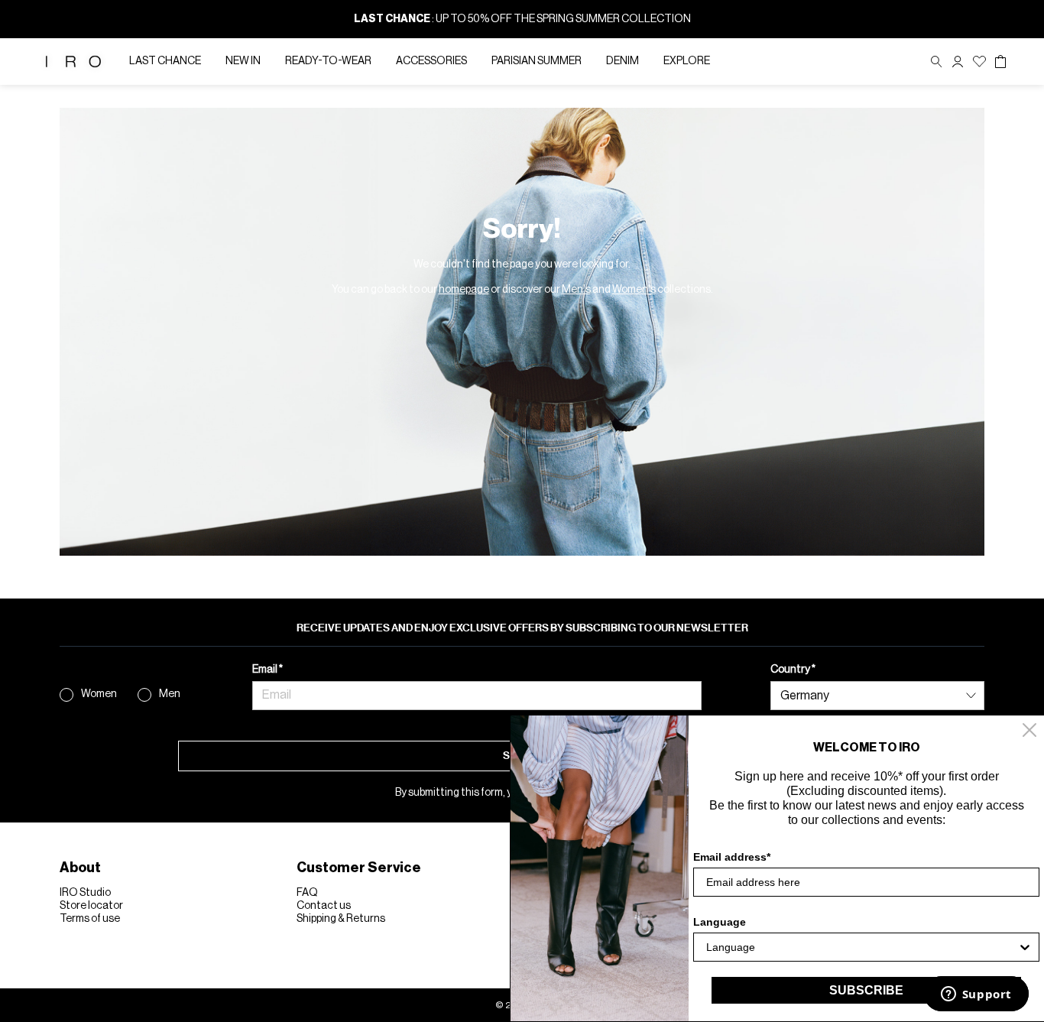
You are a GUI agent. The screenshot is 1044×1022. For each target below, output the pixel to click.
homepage (464, 289)
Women (99, 694)
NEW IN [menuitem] (243, 61)
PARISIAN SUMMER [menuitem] (536, 61)
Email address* (731, 857)
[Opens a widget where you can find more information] (976, 995)
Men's (576, 289)
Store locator (91, 905)
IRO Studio (85, 892)
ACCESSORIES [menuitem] (431, 61)
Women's (634, 289)
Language (719, 922)
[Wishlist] (979, 61)
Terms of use (90, 918)
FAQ (307, 892)
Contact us (324, 905)
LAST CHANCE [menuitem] (165, 61)
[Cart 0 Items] (1000, 62)
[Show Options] (1025, 947)
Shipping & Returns (341, 918)
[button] (958, 61)
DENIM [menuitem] (622, 61)
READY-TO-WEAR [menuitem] (328, 61)
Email (265, 669)
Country (791, 669)
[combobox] (861, 947)
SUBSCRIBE (866, 990)
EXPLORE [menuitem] (686, 61)
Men (169, 694)
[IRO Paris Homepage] (73, 61)
